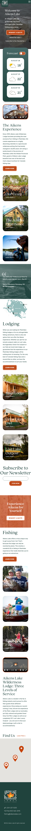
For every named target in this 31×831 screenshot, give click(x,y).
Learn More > (21, 736)
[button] (6, 765)
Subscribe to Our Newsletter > (15, 41)
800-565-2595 (15, 811)
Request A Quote (15, 518)
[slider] (8, 117)
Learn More (9, 168)
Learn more (9, 367)
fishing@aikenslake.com (12, 814)
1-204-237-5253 (11, 808)
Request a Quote (15, 32)
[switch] (22, 53)
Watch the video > (15, 37)
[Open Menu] (29, 2)
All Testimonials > (9, 286)
